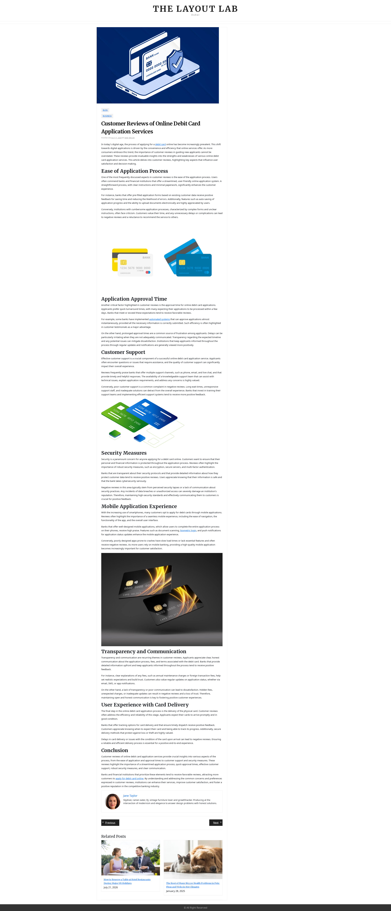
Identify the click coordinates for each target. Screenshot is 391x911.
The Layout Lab (195, 9)
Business (107, 116)
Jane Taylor (129, 138)
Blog (105, 110)
